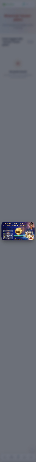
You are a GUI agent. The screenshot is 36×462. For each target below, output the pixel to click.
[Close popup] (31, 225)
